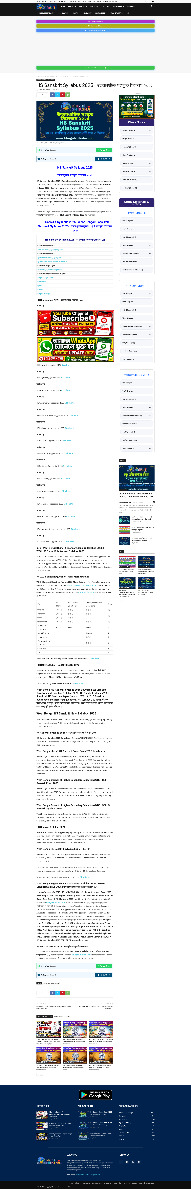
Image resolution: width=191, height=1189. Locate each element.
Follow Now (105, 150)
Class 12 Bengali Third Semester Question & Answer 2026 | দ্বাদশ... (59, 1114)
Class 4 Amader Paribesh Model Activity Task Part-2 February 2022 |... (136, 496)
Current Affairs (116, 13)
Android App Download (110, 1)
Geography (63, 13)
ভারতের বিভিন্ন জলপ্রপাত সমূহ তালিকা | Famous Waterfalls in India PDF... (146, 571)
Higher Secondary (45, 13)
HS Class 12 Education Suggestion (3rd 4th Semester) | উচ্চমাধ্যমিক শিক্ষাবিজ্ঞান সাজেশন (47, 1068)
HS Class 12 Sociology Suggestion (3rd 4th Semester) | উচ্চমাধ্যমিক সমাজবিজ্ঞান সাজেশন (100, 1068)
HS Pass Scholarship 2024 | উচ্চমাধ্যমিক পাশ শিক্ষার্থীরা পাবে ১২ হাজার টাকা (53, 1007)
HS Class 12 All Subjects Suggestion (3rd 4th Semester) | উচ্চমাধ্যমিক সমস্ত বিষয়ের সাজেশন (101, 1042)
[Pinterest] (62, 94)
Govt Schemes (100, 13)
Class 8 (93, 6)
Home (38, 1)
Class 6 (71, 6)
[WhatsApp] (67, 94)
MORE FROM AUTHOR (62, 1016)
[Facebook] (142, 1)
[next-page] (41, 1074)
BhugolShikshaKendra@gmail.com (88, 1174)
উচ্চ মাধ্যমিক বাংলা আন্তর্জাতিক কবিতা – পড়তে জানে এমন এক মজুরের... (126, 571)
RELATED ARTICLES (45, 1016)
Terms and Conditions (94, 1)
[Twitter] (149, 1)
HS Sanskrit (51, 79)
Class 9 (104, 6)
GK (127, 13)
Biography (87, 13)
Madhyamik (117, 6)
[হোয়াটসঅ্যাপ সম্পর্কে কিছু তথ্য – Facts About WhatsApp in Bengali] (124, 520)
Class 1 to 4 (122, 490)
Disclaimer (73, 1)
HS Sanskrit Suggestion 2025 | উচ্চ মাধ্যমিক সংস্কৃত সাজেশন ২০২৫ (96, 1007)
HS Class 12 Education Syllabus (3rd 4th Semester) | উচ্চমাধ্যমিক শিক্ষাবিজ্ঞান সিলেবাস (74, 1068)
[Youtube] (153, 1)
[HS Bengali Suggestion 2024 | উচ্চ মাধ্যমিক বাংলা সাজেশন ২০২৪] (83, 1125)
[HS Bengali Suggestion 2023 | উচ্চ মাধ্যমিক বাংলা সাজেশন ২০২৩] (83, 1115)
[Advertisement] (95, 48)
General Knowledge (144, 567)
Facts (75, 13)
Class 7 (82, 6)
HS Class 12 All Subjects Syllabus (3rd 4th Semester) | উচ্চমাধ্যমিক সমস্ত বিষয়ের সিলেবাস (74, 1042)
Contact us (53, 1)
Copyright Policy (62, 1)
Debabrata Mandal (44, 89)
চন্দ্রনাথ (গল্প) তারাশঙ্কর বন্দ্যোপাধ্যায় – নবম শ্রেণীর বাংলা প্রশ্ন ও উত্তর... (145, 592)
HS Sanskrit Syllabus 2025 (51, 983)
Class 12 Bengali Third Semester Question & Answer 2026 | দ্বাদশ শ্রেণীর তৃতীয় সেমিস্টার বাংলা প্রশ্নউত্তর (48, 1042)
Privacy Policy (82, 1)
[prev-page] (37, 1074)
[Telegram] (145, 1)
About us (44, 1)
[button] (152, 7)
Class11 (130, 6)
